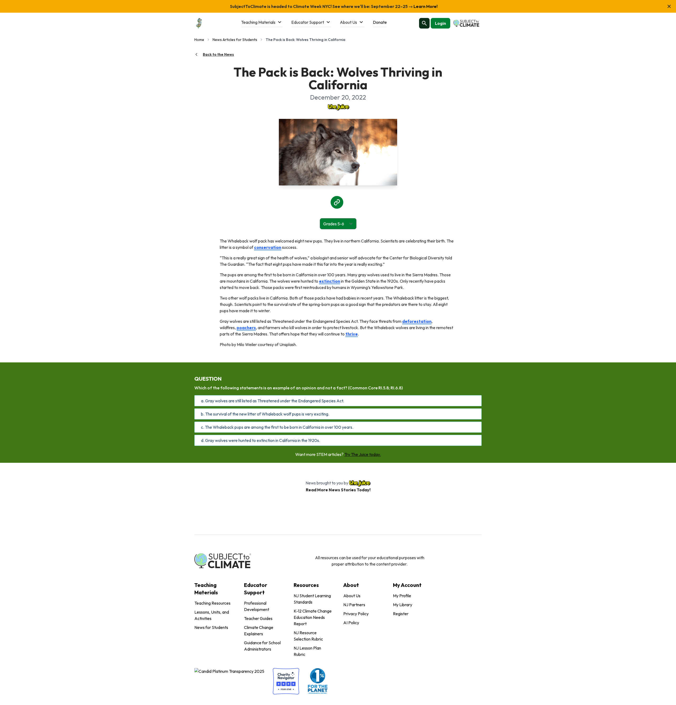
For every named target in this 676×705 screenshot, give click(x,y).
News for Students (211, 627)
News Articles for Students (235, 39)
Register (401, 613)
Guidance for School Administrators (262, 646)
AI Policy (351, 622)
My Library (402, 604)
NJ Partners (354, 604)
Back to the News (218, 54)
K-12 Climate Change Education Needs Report (313, 617)
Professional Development (256, 606)
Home (199, 39)
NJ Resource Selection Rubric (308, 636)
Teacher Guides (258, 618)
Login (440, 23)
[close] (669, 6)
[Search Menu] (424, 23)
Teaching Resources (212, 603)
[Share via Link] (337, 202)
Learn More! (425, 6)
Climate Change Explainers (258, 630)
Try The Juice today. (362, 454)
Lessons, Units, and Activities (211, 615)
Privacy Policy (356, 613)
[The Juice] (338, 106)
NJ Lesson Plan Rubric (307, 651)
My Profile (402, 595)
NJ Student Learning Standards (312, 599)
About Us (351, 595)
